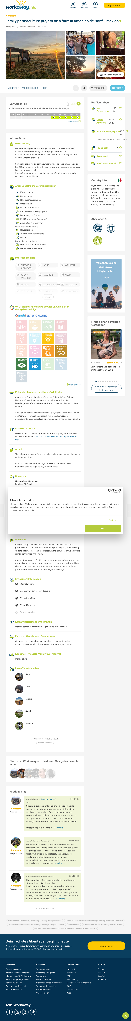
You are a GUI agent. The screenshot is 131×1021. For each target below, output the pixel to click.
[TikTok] (33, 1012)
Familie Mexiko (73, 924)
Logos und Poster (43, 979)
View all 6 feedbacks (45, 908)
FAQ (69, 976)
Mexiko (11, 26)
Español (101, 976)
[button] (96, 381)
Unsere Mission (42, 993)
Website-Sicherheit (45, 743)
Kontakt (118, 88)
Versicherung (72, 979)
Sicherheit (71, 972)
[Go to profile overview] (45, 773)
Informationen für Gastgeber (18, 972)
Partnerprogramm (44, 989)
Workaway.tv (41, 976)
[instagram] (25, 1012)
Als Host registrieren (14, 982)
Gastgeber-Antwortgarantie (79, 982)
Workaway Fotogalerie (45, 972)
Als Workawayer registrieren (17, 979)
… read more (57, 827)
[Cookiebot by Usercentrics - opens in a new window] (110, 491)
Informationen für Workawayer (18, 976)
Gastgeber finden (13, 969)
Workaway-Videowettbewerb (49, 982)
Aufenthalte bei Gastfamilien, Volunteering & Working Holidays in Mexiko (34, 921)
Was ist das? (75, 384)
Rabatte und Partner (14, 989)
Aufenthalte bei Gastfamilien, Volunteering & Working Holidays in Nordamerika (94, 921)
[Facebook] (9, 1012)
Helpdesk (71, 969)
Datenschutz (72, 989)
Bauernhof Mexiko (90, 924)
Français (101, 972)
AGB (69, 986)
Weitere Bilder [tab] (30, 88)
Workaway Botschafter (46, 986)
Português (102, 979)
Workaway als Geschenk (16, 986)
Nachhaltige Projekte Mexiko (111, 924)
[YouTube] (17, 1012)
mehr (106, 277)
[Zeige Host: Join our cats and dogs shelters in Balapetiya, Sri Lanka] (106, 344)
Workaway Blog (43, 969)
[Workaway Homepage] (21, 5)
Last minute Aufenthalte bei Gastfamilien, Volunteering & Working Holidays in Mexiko (65, 928)
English (101, 969)
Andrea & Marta (47, 799)
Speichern (99, 88)
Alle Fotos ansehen (111, 74)
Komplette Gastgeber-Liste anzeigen (106, 388)
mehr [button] (44, 88)
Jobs (69, 993)
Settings (112, 520)
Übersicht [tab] (13, 88)
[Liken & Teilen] (84, 88)
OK (102, 528)
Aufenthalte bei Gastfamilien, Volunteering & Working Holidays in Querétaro (36, 924)
